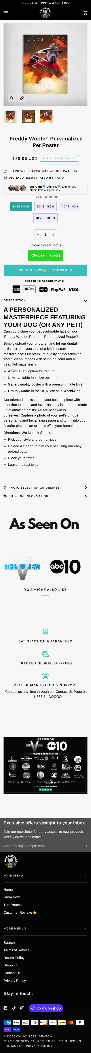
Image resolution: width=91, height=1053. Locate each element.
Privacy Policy (15, 980)
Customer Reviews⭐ (20, 912)
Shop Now (12, 897)
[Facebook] (6, 1008)
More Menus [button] (15, 928)
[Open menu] (10, 13)
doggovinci (17, 1036)
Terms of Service (17, 950)
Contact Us (64, 691)
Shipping (11, 965)
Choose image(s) (45, 255)
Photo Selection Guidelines (34, 487)
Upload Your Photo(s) (46, 245)
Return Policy (14, 958)
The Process (13, 905)
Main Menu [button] (13, 875)
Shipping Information (29, 496)
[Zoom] (12, 98)
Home (8, 889)
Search (9, 942)
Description (15, 300)
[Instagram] (22, 1008)
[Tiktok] (14, 1008)
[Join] (81, 845)
